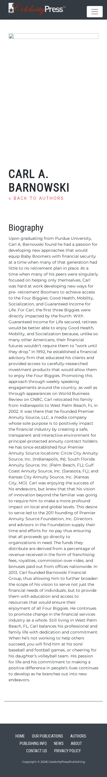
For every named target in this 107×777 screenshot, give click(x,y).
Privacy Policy (67, 751)
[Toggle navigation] (95, 11)
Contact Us (36, 751)
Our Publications (47, 736)
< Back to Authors (36, 198)
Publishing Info (33, 743)
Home (20, 736)
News (59, 743)
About (76, 743)
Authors (78, 736)
